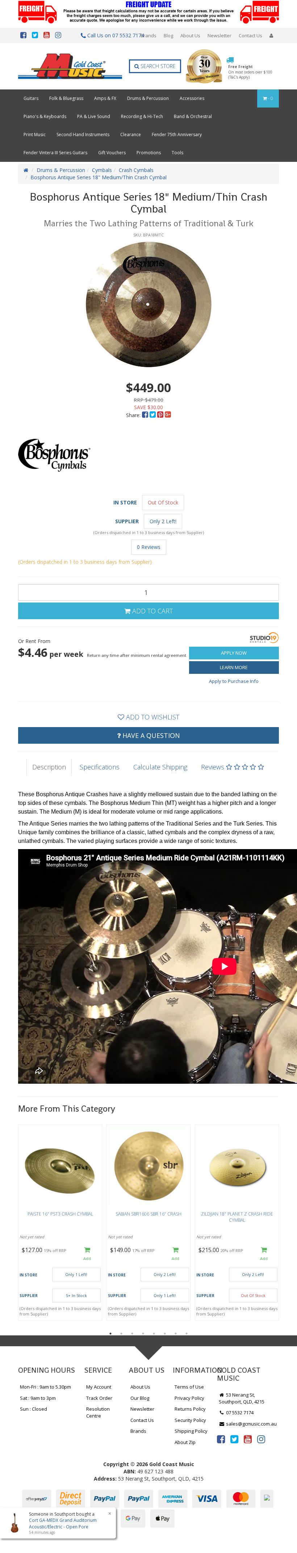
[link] (221, 1438)
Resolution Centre (98, 1412)
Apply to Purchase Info (234, 681)
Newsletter (219, 35)
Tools (177, 153)
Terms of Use (189, 1387)
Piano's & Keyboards (45, 116)
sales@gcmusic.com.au (251, 1423)
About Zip (185, 1442)
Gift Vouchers (112, 153)
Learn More (234, 667)
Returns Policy (190, 1409)
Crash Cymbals (136, 170)
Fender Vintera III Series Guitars (55, 153)
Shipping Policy (191, 1431)
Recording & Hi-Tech (142, 116)
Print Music (35, 134)
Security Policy (190, 1420)
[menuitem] (146, 415)
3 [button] (132, 1333)
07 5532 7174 (239, 1412)
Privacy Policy (189, 1398)
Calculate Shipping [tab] (160, 767)
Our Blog (139, 1398)
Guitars (31, 98)
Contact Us (250, 35)
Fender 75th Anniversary (177, 134)
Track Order (99, 1398)
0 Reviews (148, 546)
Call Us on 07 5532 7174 (112, 35)
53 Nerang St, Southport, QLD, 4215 (241, 1398)
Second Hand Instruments (83, 134)
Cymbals (102, 170)
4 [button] (143, 1333)
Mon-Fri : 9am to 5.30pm (45, 1387)
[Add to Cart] (87, 1254)
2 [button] (121, 1333)
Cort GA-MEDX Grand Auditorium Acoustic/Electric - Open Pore (63, 1523)
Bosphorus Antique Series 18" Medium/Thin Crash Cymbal (98, 177)
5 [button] (154, 1333)
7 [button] (175, 1333)
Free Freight (250, 72)
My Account (98, 1387)
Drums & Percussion (148, 98)
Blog (168, 35)
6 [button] (164, 1333)
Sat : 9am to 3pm (38, 1398)
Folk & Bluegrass (66, 98)
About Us (190, 35)
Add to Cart (151, 610)
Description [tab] (49, 767)
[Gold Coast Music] (70, 66)
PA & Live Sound (93, 116)
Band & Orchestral (193, 116)
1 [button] (110, 1333)
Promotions (149, 153)
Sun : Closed (33, 1409)
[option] (148, 304)
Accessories (192, 98)
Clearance (130, 134)
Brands (148, 35)
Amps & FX (105, 98)
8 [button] (186, 1333)
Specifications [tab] (100, 767)
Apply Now (234, 653)
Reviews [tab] (213, 767)
